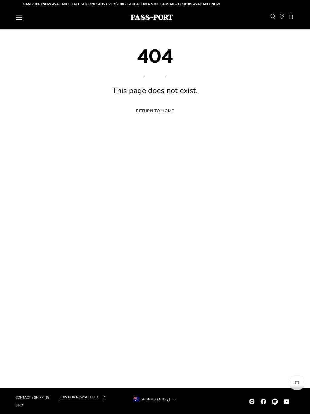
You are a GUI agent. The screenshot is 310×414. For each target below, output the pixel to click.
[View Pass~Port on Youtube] (286, 401)
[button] (272, 17)
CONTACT (23, 397)
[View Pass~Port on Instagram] (252, 401)
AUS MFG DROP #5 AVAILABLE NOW (188, 4)
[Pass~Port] (151, 17)
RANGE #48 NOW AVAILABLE (43, 4)
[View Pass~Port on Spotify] (275, 401)
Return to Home (155, 111)
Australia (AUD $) (156, 399)
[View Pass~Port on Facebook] (263, 401)
